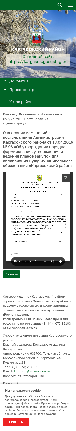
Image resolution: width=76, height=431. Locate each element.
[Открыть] (5, 80)
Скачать (11, 274)
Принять (16, 422)
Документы (28, 114)
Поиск (60, 5)
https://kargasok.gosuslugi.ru (38, 61)
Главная (9, 114)
